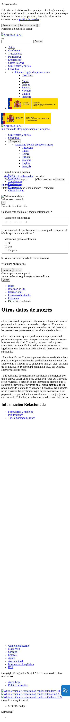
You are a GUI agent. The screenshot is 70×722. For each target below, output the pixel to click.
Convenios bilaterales (19, 295)
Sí (9, 243)
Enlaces (12, 654)
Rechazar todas (27, 25)
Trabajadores (15, 53)
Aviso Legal (14, 682)
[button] (35, 198)
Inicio (11, 47)
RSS (10, 667)
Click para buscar (45, 179)
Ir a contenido (8, 129)
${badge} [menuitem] (17, 706)
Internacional (15, 291)
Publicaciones (15, 414)
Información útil (16, 288)
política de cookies (29, 19)
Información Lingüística (21, 664)
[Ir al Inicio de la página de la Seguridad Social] (11, 34)
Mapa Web (14, 648)
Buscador (39, 176)
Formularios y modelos (20, 411)
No (10, 246)
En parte (12, 250)
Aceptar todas (9, 25)
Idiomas (32, 72)
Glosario (12, 651)
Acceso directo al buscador (18, 176)
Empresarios (14, 59)
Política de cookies (18, 685)
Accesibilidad (15, 661)
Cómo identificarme (18, 645)
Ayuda (11, 658)
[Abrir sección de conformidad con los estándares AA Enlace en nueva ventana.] (30, 694)
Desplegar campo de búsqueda (33, 129)
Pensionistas (14, 56)
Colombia (13, 298)
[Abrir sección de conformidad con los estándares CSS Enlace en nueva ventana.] (31, 697)
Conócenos (14, 50)
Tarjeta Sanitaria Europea (21, 417)
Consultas (13, 69)
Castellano (34, 144)
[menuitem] (38, 717)
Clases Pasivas (16, 62)
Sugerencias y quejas (19, 65)
